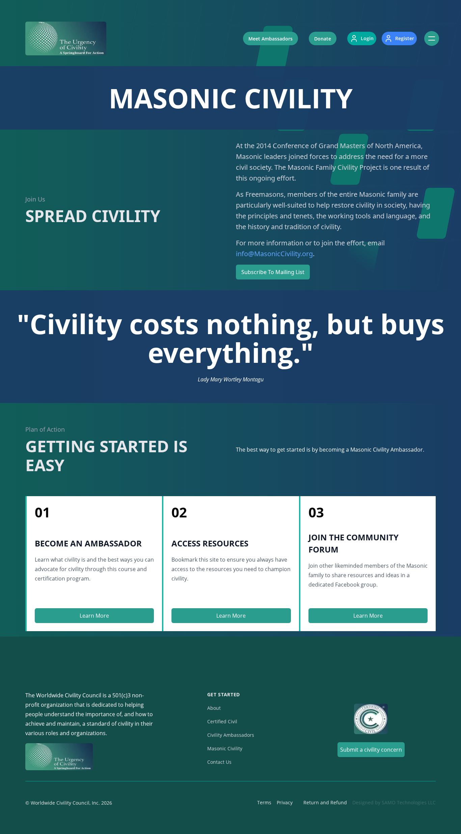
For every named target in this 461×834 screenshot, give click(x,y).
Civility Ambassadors (230, 735)
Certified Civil (222, 721)
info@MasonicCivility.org (274, 253)
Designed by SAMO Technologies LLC (394, 802)
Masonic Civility (224, 748)
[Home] (65, 38)
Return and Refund (325, 802)
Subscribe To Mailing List (272, 272)
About (214, 708)
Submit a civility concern (371, 749)
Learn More (94, 615)
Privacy (285, 802)
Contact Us (219, 762)
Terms (264, 802)
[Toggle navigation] (431, 38)
